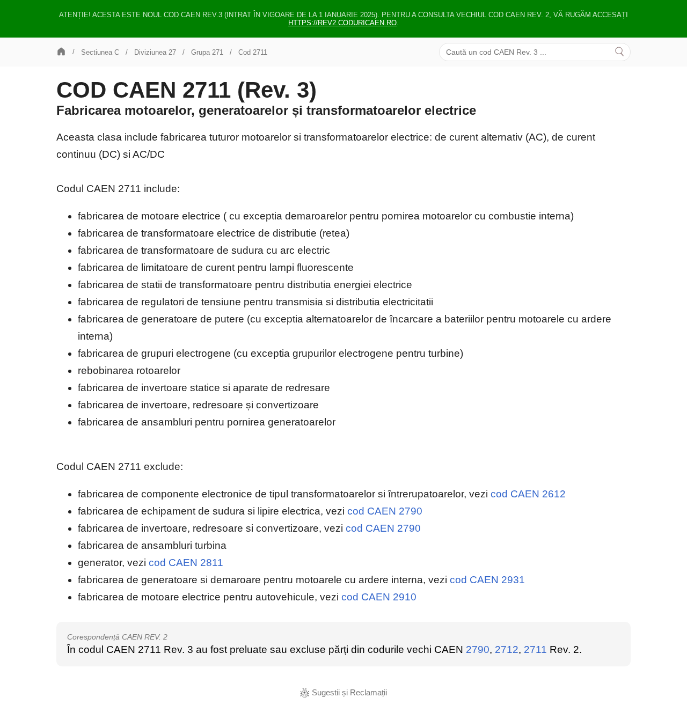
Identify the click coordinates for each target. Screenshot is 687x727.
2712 (506, 649)
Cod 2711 (252, 52)
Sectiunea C (100, 52)
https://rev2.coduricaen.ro (342, 23)
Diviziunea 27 (155, 52)
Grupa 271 (207, 52)
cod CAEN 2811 (186, 562)
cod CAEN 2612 (528, 494)
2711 (535, 649)
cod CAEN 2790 (384, 511)
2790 (477, 649)
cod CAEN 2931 (487, 579)
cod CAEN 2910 (378, 597)
